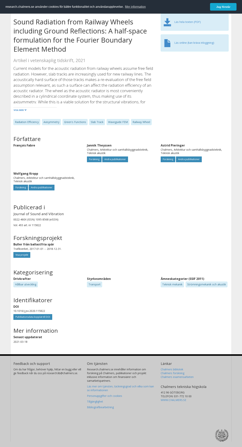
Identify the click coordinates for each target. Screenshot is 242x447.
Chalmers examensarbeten (177, 377)
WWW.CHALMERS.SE (173, 400)
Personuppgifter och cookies (104, 396)
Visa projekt (22, 254)
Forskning (94, 159)
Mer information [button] (135, 6)
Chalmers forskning (172, 373)
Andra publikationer (115, 159)
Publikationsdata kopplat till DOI (33, 317)
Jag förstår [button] (223, 6)
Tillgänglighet (95, 401)
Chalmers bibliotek (172, 369)
